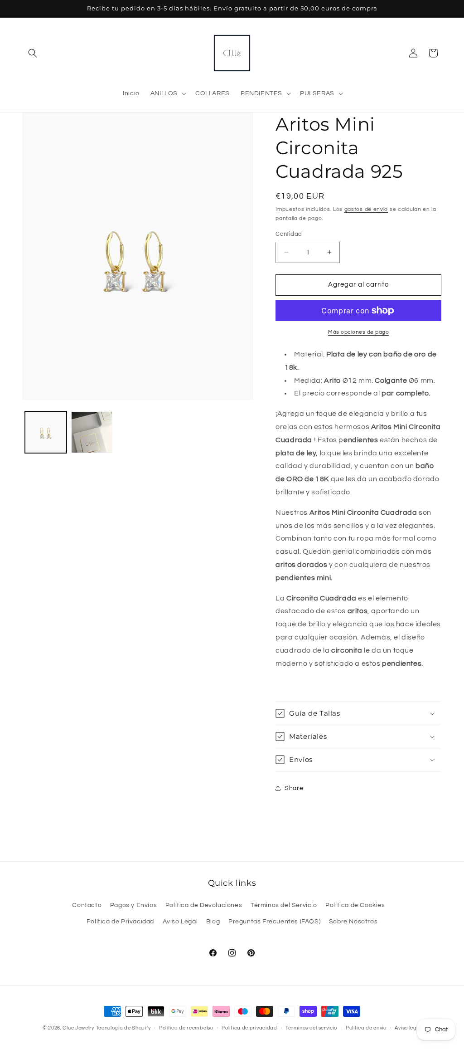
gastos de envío (366, 209)
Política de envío (366, 1027)
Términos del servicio (311, 1027)
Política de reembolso (186, 1027)
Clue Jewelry (78, 1027)
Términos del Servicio (284, 905)
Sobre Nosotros (353, 921)
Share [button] (294, 788)
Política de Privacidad (120, 921)
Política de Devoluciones (203, 905)
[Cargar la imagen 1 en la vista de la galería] (46, 432)
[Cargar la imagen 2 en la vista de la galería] (92, 432)
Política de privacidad (249, 1027)
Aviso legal (408, 1027)
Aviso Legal (180, 921)
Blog (213, 921)
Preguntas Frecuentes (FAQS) (274, 921)
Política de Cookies (355, 905)
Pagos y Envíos (133, 905)
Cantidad (289, 234)
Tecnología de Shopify (123, 1027)
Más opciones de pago (358, 332)
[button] (33, 53)
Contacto (87, 905)
